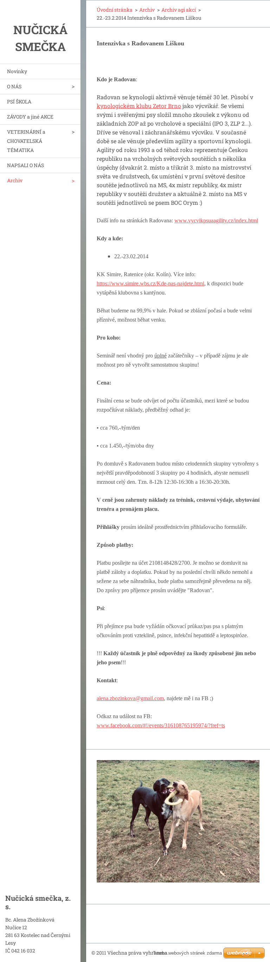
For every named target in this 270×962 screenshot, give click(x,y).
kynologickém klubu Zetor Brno (139, 105)
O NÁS (14, 86)
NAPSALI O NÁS (25, 165)
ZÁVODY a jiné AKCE (30, 116)
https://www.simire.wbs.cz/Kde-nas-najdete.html (150, 283)
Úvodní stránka (115, 9)
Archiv (14, 180)
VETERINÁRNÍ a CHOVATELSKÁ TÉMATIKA (26, 140)
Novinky (17, 71)
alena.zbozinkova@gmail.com (130, 698)
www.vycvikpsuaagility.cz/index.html (216, 220)
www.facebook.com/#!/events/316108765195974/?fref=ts (161, 725)
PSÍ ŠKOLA (19, 101)
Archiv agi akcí (178, 9)
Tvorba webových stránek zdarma (187, 953)
